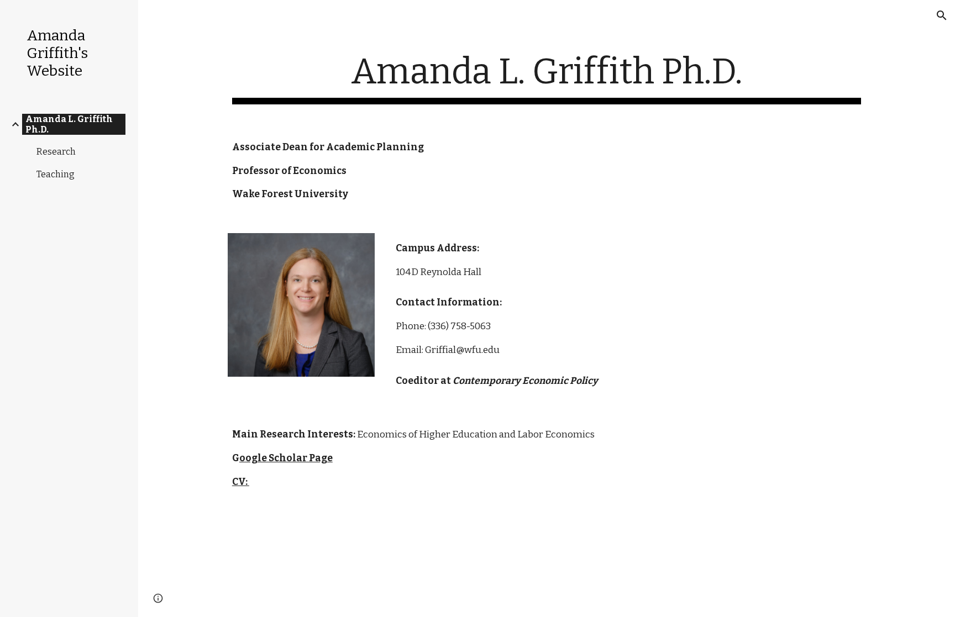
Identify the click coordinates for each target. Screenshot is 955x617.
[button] (941, 15)
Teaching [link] (55, 174)
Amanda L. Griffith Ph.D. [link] (69, 124)
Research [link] (56, 151)
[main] (546, 77)
